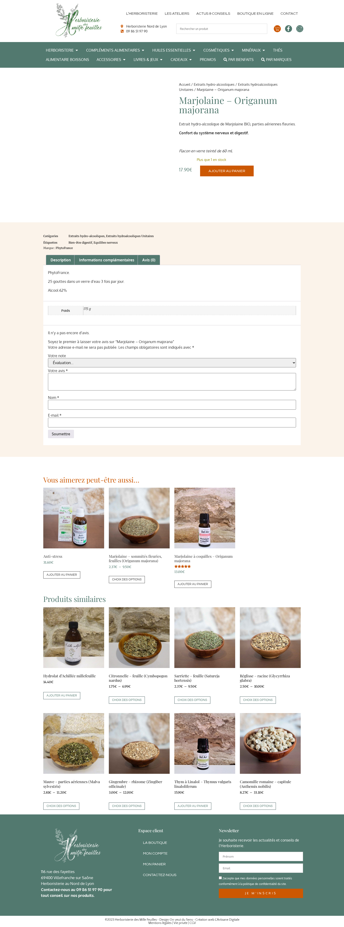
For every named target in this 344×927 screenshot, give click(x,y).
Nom (53, 397)
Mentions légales (160, 923)
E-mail (55, 415)
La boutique (155, 843)
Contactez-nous (159, 875)
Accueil (184, 84)
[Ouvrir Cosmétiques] (232, 50)
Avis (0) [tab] (148, 260)
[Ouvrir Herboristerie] (77, 50)
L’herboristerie (142, 13)
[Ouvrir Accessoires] (124, 59)
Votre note (57, 356)
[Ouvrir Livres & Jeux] (161, 59)
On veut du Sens (181, 920)
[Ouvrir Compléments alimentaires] (143, 50)
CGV (193, 923)
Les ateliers (177, 13)
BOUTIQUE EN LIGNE (255, 13)
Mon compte (155, 853)
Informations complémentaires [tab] (106, 260)
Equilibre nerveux (106, 242)
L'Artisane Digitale (227, 920)
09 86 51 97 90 (89, 889)
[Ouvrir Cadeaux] (190, 59)
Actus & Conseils (213, 13)
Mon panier (154, 864)
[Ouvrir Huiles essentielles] (194, 50)
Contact (289, 13)
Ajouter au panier (227, 171)
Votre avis (58, 371)
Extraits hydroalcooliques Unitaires (130, 236)
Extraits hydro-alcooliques (214, 84)
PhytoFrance (64, 248)
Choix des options (127, 579)
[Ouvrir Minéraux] (264, 50)
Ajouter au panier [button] (62, 574)
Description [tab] (61, 260)
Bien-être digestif (80, 242)
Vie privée (180, 923)
